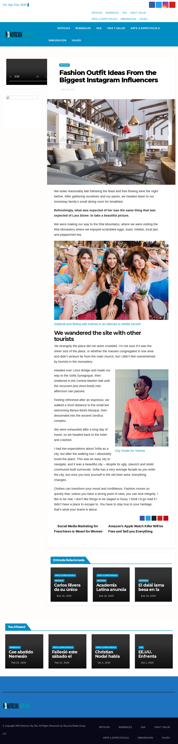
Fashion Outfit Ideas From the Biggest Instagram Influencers (108, 76)
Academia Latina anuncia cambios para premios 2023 (111, 592)
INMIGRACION (128, 19)
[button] (174, 34)
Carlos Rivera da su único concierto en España (67, 592)
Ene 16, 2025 (64, 596)
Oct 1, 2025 (104, 663)
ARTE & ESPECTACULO (104, 19)
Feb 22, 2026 (18, 663)
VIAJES (143, 19)
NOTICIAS (97, 12)
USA (124, 12)
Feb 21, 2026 (62, 663)
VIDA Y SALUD (138, 12)
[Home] (50, 28)
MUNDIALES (112, 12)
